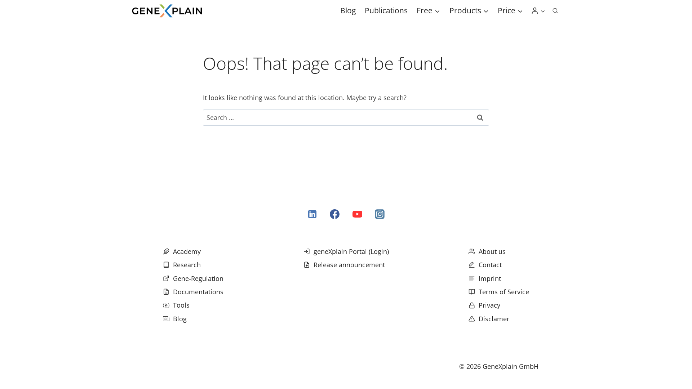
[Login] (538, 10)
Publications (386, 10)
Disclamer (494, 318)
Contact (490, 264)
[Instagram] (379, 214)
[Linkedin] (312, 214)
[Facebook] (335, 214)
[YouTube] (357, 214)
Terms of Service (504, 291)
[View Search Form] (555, 11)
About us (492, 251)
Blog (348, 10)
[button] (542, 11)
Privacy (489, 305)
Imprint (490, 278)
